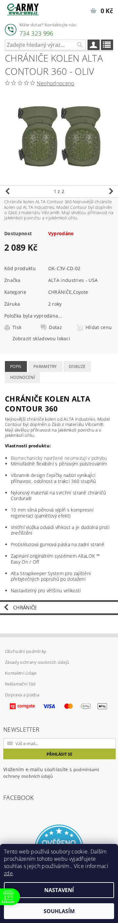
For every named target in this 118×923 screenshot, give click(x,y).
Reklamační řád (20, 684)
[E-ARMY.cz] (23, 8)
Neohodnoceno (55, 83)
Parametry (45, 366)
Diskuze (77, 366)
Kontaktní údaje (21, 673)
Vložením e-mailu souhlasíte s (51, 772)
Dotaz (55, 327)
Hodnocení (22, 377)
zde (8, 873)
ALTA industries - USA (73, 280)
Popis (16, 366)
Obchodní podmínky (25, 651)
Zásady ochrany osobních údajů (37, 662)
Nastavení (59, 890)
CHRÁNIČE (60, 292)
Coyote (80, 292)
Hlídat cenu (99, 327)
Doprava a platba (22, 695)
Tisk (16, 327)
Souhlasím (59, 911)
